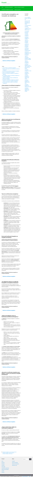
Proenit (4, 2)
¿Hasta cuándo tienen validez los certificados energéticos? (10, 83)
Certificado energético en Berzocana (7, 453)
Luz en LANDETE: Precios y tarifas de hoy (28, 18)
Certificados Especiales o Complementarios (27, 49)
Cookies (3, 470)
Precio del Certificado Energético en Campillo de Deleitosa (10, 74)
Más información (25, 476)
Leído (30, 476)
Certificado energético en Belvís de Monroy (8, 452)
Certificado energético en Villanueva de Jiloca (28, 85)
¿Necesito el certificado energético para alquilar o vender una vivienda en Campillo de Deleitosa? (11, 80)
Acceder (13, 461)
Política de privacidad (5, 469)
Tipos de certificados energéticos (27, 61)
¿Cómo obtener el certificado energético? (9, 67)
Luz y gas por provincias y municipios (27, 32)
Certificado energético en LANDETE (27, 38)
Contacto (3, 465)
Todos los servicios (18, 9)
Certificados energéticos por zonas (7, 9)
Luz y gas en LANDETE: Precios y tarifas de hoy (28, 28)
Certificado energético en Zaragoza (27, 73)
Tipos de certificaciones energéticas (8, 72)
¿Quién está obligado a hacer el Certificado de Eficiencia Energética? (10, 78)
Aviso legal (3, 466)
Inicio (2, 7)
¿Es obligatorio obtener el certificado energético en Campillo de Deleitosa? (11, 76)
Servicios (3, 462)
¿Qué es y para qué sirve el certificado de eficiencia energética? (11, 69)
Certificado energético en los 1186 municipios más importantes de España (28, 66)
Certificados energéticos (9, 7)
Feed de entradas (15, 462)
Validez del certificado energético (26, 41)
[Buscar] (30, 459)
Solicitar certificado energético (19, 7)
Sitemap (3, 472)
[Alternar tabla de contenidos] (19, 66)
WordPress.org (14, 465)
